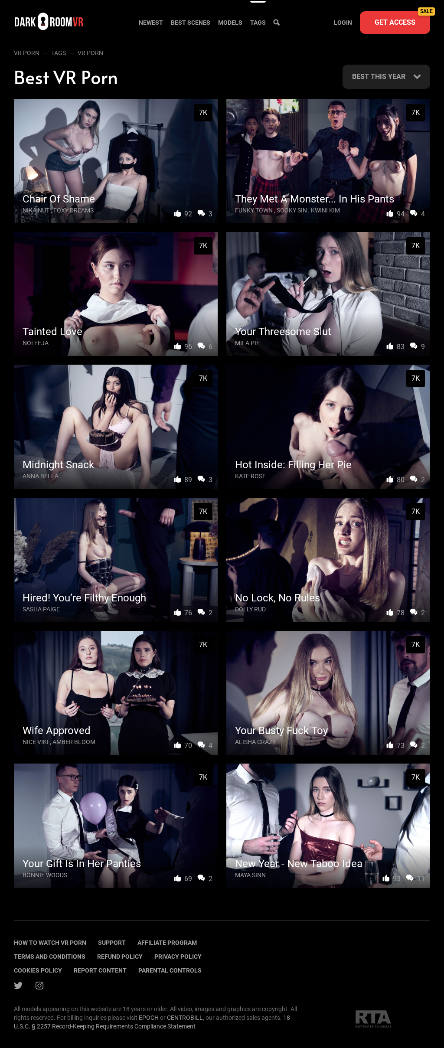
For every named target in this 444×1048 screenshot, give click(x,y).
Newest (151, 22)
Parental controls (170, 970)
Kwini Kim (325, 210)
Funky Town (254, 210)
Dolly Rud (250, 609)
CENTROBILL (185, 1017)
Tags (258, 22)
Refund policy (120, 956)
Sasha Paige (41, 609)
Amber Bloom (73, 741)
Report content (100, 970)
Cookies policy (38, 970)
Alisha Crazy (255, 741)
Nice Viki (36, 741)
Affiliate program (167, 942)
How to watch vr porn (50, 942)
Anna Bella (41, 476)
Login (343, 22)
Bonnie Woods (45, 875)
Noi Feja (36, 343)
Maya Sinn (250, 875)
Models (230, 22)
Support (112, 942)
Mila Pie (247, 343)
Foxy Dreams (73, 210)
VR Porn (26, 52)
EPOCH (149, 1017)
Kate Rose (250, 476)
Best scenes (190, 22)
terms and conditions (49, 956)
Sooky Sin (292, 210)
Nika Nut (36, 210)
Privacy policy (178, 956)
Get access (402, 18)
